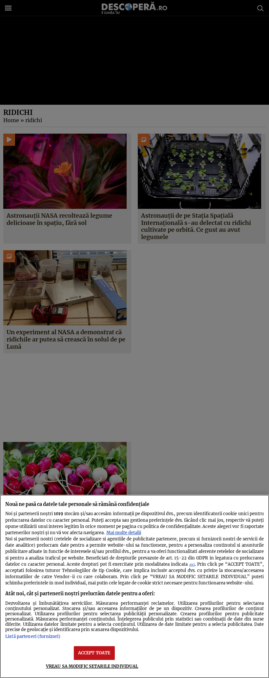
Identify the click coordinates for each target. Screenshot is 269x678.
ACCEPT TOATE (94, 652)
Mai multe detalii (123, 532)
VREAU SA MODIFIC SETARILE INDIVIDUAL (92, 666)
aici (192, 564)
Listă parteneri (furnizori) (32, 636)
